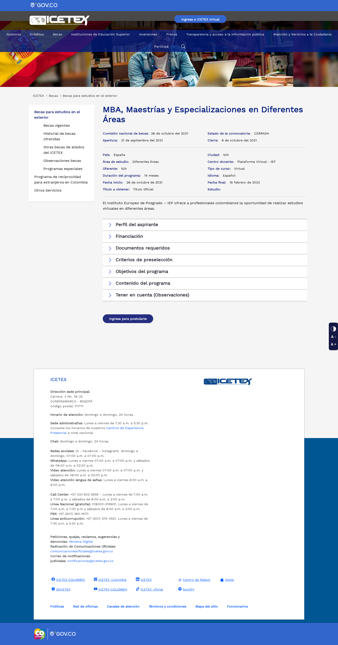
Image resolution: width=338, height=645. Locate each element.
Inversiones (148, 34)
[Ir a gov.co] (44, 5)
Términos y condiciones (167, 606)
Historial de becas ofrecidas (59, 136)
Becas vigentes (56, 125)
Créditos (37, 34)
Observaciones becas (62, 160)
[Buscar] (182, 47)
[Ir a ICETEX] (59, 20)
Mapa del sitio (206, 606)
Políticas (57, 606)
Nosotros (13, 34)
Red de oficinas (85, 606)
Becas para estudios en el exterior (57, 115)
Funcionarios (237, 606)
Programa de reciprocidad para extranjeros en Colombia (61, 179)
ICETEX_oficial (151, 589)
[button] (205, 224)
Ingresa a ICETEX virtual (200, 19)
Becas (57, 34)
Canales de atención (123, 606)
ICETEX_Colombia (112, 580)
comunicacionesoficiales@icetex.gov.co (81, 551)
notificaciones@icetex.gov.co (90, 561)
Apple (229, 580)
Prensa (171, 34)
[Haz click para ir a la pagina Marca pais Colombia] (40, 633)
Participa (161, 46)
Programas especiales (62, 168)
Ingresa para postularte (128, 319)
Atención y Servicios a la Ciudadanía (302, 34)
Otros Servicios (47, 190)
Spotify (188, 589)
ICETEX (146, 580)
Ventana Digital (81, 541)
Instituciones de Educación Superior (100, 34)
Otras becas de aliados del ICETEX (63, 150)
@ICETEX (63, 589)
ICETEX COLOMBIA (70, 580)
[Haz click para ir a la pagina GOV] (63, 633)
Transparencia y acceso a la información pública (225, 34)
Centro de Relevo (196, 580)
